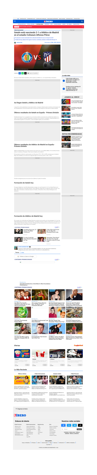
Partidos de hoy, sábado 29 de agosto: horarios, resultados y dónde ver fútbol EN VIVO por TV (36, 39)
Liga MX (28, 436)
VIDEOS (63, 24)
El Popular (34, 442)
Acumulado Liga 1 (69, 18)
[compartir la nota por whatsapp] (22, 73)
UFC (39, 426)
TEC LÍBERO (69, 24)
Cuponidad (48, 444)
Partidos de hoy (23, 18)
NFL (39, 433)
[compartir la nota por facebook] (19, 73)
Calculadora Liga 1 (19, 432)
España (22, 252)
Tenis (39, 430)
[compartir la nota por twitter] (25, 73)
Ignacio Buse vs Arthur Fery (52, 18)
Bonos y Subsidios (54, 426)
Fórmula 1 (40, 432)
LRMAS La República (70, 442)
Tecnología (52, 433)
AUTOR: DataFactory (23, 246)
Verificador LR (61, 442)
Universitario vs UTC (31, 18)
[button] (82, 21)
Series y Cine (52, 430)
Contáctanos (66, 432)
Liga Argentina (29, 432)
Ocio (51, 24)
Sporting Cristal (18, 429)
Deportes (47, 24)
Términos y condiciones (74, 433)
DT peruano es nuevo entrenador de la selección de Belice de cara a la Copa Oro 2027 (34, 37)
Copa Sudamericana (31, 429)
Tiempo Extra (76, 24)
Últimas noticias (22, 24)
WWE (39, 427)
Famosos (52, 429)
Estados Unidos (53, 435)
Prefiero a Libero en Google (27, 256)
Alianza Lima (18, 426)
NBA (39, 429)
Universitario (18, 427)
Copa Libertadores (30, 426)
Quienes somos (72, 432)
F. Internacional (39, 24)
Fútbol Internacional (18, 30)
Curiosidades (52, 432)
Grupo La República (26, 442)
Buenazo (55, 442)
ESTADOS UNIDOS (57, 24)
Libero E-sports (45, 442)
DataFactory (19, 42)
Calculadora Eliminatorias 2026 (19, 434)
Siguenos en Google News (33, 73)
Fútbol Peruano (30, 24)
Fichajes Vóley (77, 18)
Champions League (30, 427)
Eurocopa (28, 430)
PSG (27, 435)
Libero (38, 442)
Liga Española (29, 433)
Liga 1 (16, 430)
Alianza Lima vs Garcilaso (41, 18)
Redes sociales (53, 427)
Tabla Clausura (62, 18)
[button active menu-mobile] (15, 21)
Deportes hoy (41, 424)
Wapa (51, 442)
